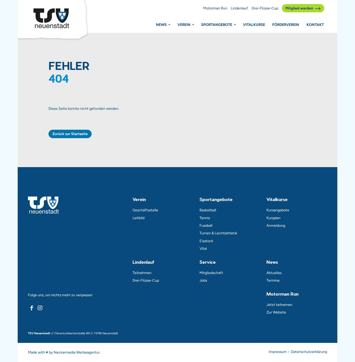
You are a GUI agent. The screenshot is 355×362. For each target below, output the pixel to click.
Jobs (203, 280)
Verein (184, 24)
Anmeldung (275, 225)
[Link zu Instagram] (40, 307)
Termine (273, 280)
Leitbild (138, 218)
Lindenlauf (239, 8)
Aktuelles (274, 273)
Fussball (205, 225)
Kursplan (273, 218)
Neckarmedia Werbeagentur (77, 352)
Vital (203, 248)
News (161, 24)
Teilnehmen (142, 273)
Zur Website (276, 312)
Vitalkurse (254, 24)
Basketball (207, 210)
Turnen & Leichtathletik (218, 233)
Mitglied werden (299, 8)
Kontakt (315, 24)
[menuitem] (278, 352)
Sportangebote (216, 24)
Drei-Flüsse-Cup (265, 8)
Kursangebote (277, 210)
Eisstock (206, 241)
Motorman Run (215, 8)
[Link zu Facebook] (31, 307)
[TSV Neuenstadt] (51, 18)
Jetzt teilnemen (279, 304)
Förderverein (285, 24)
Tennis (204, 218)
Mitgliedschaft (211, 273)
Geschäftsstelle (145, 210)
